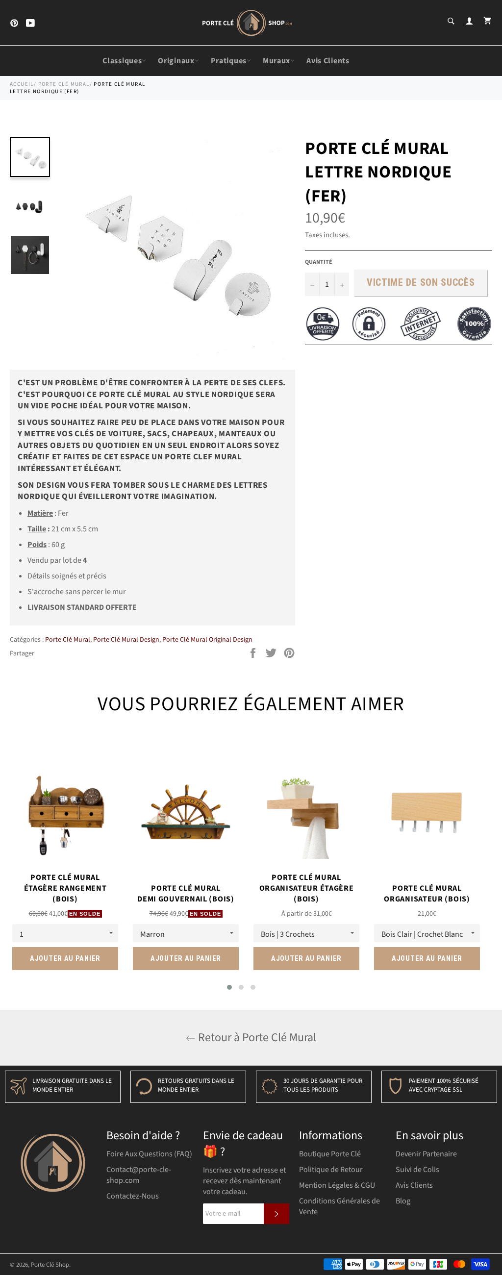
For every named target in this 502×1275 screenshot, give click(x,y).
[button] (229, 987)
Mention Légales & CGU (337, 1185)
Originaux (176, 60)
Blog (403, 1201)
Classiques (122, 60)
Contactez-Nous (132, 1196)
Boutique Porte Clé (330, 1154)
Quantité (318, 262)
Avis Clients (327, 60)
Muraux (276, 60)
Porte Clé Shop (50, 1264)
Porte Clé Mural (64, 84)
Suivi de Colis (417, 1169)
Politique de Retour (331, 1169)
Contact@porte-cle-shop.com (138, 1175)
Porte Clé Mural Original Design (207, 640)
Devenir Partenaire (426, 1154)
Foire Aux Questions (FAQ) (149, 1154)
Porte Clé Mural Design (126, 640)
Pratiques (229, 60)
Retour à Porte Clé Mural (256, 1037)
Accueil (22, 84)
